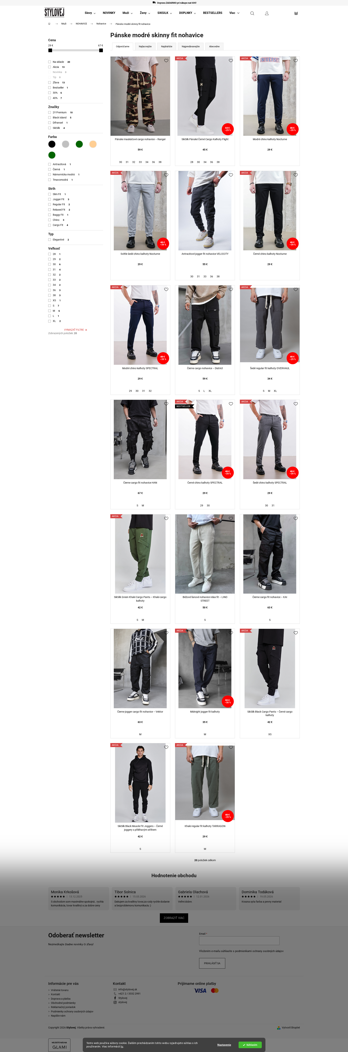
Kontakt (55, 994)
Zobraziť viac (174, 918)
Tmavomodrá (63, 179)
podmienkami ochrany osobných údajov (259, 951)
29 (57, 259)
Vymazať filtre (74, 329)
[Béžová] (93, 144)
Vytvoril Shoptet (291, 1027)
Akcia (59, 67)
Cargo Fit (60, 225)
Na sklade (61, 61)
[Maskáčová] (52, 155)
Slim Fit (59, 194)
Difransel (60, 122)
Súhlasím (251, 1044)
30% (57, 92)
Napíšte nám (58, 1015)
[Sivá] (65, 144)
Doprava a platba (61, 998)
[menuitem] (90, 13)
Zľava (59, 82)
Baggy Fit (61, 214)
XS (57, 300)
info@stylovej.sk (127, 989)
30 (57, 264)
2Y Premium (63, 112)
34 (57, 284)
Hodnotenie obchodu (174, 875)
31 (57, 269)
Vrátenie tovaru (60, 990)
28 (57, 254)
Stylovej (122, 998)
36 (57, 290)
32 (57, 274)
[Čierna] (52, 144)
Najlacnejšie (145, 46)
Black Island (62, 117)
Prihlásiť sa (212, 963)
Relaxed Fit (61, 209)
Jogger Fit (61, 199)
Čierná (59, 169)
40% (57, 98)
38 (57, 295)
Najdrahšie (166, 46)
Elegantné (61, 239)
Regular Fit (61, 204)
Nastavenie (224, 1045)
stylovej (122, 1002)
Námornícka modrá (66, 174)
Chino (58, 219)
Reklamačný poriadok (63, 1007)
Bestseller (60, 87)
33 (57, 279)
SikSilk (59, 127)
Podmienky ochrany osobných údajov (72, 1011)
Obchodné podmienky (63, 1002)
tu (122, 1046)
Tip (57, 77)
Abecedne (214, 46)
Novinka (59, 72)
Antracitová (62, 164)
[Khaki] (79, 144)
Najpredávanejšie (191, 46)
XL (57, 321)
